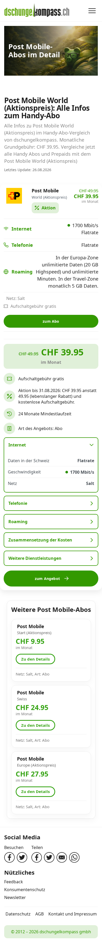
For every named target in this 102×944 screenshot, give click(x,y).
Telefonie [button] (17, 503)
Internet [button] (17, 445)
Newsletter (15, 897)
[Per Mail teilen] (61, 857)
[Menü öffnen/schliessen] (92, 10)
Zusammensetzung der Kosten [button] (40, 540)
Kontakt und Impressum (72, 914)
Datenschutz (18, 914)
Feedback (13, 882)
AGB (39, 914)
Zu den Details (35, 659)
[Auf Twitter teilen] (49, 857)
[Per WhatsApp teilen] (74, 857)
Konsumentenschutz (24, 889)
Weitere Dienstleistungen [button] (34, 558)
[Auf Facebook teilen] (36, 857)
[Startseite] (37, 10)
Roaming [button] (17, 521)
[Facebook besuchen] (9, 857)
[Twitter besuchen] (22, 857)
